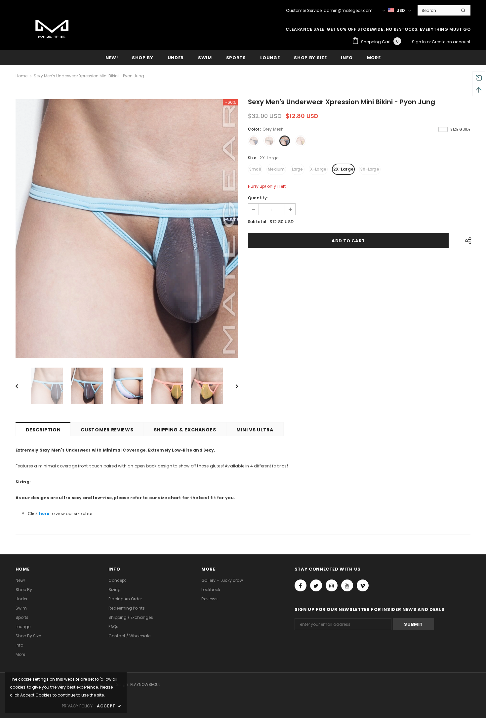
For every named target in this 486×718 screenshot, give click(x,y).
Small (255, 169)
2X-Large (343, 169)
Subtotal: (257, 221)
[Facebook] (300, 585)
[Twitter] (316, 585)
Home (21, 76)
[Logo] (52, 30)
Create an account (451, 42)
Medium (276, 169)
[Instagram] (332, 585)
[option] (127, 228)
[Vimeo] (363, 585)
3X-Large (369, 169)
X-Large (318, 169)
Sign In (419, 42)
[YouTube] (347, 585)
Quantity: (258, 198)
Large (297, 169)
